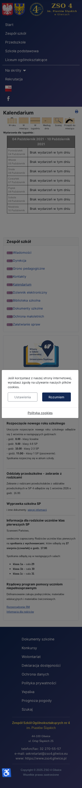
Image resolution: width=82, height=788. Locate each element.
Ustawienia (22, 397)
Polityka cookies (40, 413)
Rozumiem (56, 397)
